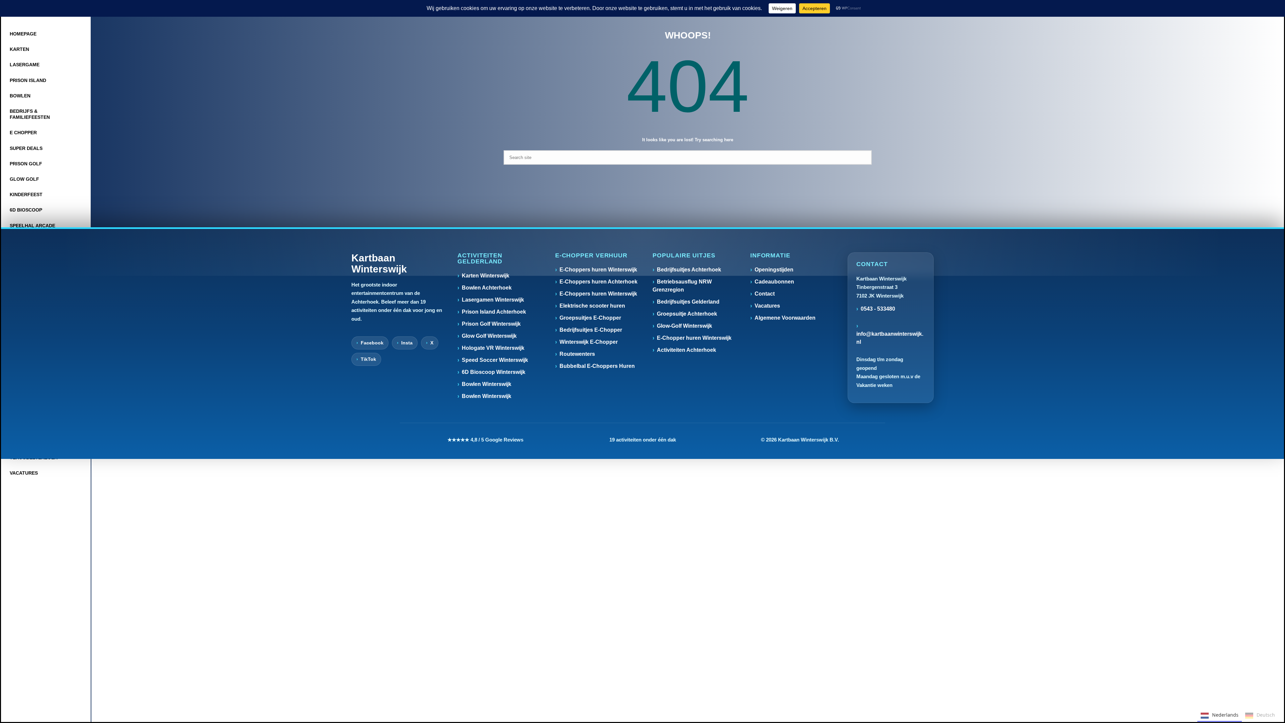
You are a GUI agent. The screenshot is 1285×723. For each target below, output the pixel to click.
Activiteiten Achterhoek (686, 350)
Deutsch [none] (1266, 715)
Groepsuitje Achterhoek (687, 314)
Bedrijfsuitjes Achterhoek (689, 269)
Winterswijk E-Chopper (589, 342)
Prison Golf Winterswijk (491, 324)
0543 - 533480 (878, 309)
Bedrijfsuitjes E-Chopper (591, 330)
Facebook (372, 342)
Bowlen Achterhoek (487, 288)
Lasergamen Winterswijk (493, 300)
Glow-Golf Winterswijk (684, 326)
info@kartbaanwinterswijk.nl (889, 338)
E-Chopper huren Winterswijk (694, 338)
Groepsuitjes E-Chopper (590, 318)
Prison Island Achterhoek (494, 312)
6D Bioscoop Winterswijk (493, 372)
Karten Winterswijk (485, 275)
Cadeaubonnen (774, 282)
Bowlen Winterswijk (486, 384)
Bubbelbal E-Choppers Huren (597, 366)
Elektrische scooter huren (592, 306)
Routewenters (577, 354)
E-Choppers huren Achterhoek (598, 282)
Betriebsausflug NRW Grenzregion (682, 286)
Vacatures (767, 306)
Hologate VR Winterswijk (493, 348)
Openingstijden (774, 269)
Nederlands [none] (1225, 715)
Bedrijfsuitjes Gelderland (688, 302)
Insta (407, 342)
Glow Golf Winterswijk (489, 336)
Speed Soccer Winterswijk (495, 360)
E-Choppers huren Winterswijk (598, 269)
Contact (765, 294)
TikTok (368, 359)
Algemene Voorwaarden (785, 318)
